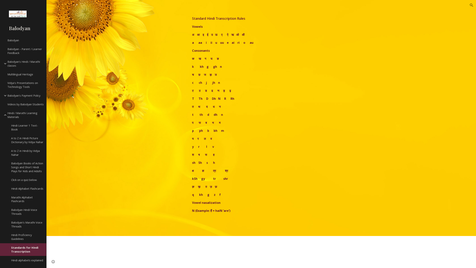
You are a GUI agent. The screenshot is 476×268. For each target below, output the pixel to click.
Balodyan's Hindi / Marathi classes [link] (23, 63)
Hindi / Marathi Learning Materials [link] (22, 115)
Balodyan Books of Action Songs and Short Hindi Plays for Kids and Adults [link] (27, 167)
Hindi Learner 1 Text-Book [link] (24, 127)
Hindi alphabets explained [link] (27, 260)
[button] (471, 5)
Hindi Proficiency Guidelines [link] (21, 237)
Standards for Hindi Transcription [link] (24, 249)
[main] (252, 118)
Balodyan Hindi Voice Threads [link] (24, 212)
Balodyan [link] (13, 40)
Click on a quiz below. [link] (24, 180)
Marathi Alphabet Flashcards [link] (22, 199)
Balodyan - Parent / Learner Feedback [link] (24, 51)
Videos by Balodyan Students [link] (25, 104)
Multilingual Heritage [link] (20, 74)
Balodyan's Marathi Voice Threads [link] (26, 224)
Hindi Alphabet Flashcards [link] (27, 188)
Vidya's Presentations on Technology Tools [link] (22, 85)
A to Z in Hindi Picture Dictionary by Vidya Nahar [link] (27, 140)
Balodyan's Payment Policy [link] (23, 95)
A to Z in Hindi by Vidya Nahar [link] (25, 153)
